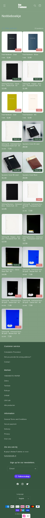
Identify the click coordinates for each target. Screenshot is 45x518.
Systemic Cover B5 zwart (10, 175)
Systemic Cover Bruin (30, 175)
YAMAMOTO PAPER (12, 376)
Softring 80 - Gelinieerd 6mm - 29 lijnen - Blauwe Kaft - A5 (33, 270)
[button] (4, 5)
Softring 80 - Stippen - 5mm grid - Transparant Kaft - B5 (11, 238)
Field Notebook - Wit (29, 115)
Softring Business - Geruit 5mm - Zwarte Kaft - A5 (10, 84)
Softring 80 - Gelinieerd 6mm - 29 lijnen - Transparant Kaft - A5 (33, 205)
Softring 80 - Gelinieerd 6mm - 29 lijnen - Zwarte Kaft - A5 (12, 301)
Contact (7, 362)
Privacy (7, 434)
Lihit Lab (7, 400)
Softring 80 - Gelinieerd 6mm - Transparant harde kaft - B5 (12, 145)
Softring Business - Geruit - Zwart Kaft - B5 (11, 270)
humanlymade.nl (10, 456)
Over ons (7, 439)
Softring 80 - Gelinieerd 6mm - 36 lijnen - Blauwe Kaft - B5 (12, 332)
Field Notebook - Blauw (30, 54)
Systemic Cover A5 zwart (31, 144)
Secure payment (10, 424)
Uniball (6, 395)
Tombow (7, 386)
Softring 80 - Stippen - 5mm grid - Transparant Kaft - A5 (32, 84)
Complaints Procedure (12, 352)
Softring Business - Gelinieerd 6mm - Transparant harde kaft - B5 (33, 238)
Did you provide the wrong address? (17, 357)
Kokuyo (7, 390)
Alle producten (9, 405)
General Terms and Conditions (15, 419)
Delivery (7, 429)
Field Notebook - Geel (9, 115)
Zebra (6, 381)
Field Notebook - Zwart (9, 54)
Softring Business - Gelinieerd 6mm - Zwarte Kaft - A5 (12, 205)
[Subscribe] (35, 468)
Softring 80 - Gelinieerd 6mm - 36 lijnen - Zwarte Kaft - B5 (33, 301)
